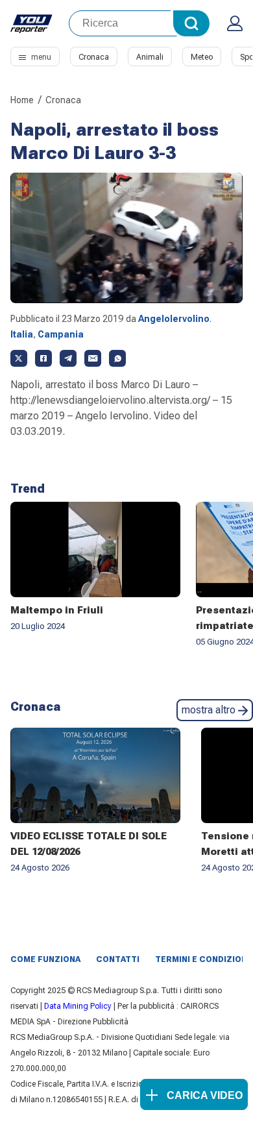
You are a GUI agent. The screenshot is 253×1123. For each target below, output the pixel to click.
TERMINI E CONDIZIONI (202, 959)
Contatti (117, 959)
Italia (21, 334)
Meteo (202, 57)
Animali (149, 57)
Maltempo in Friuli (56, 610)
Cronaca (93, 57)
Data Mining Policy (78, 1006)
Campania (61, 334)
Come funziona (45, 959)
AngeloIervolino (174, 319)
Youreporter (31, 23)
